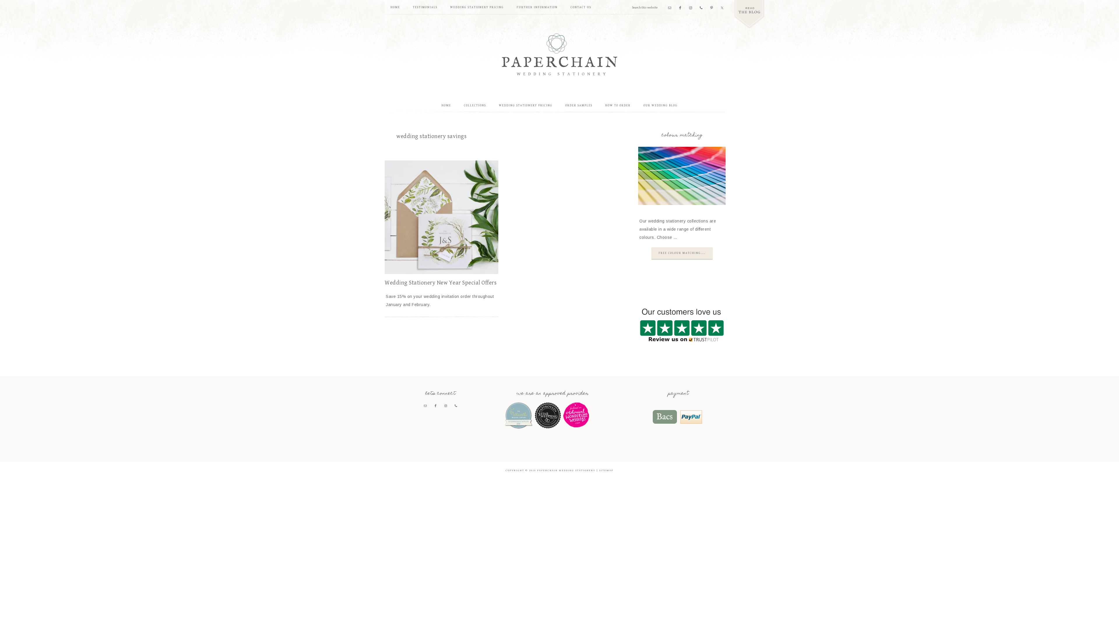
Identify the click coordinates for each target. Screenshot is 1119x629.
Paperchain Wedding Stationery (559, 54)
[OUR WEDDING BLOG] (749, 14)
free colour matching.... (682, 253)
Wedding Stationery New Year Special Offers (441, 283)
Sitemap (606, 470)
